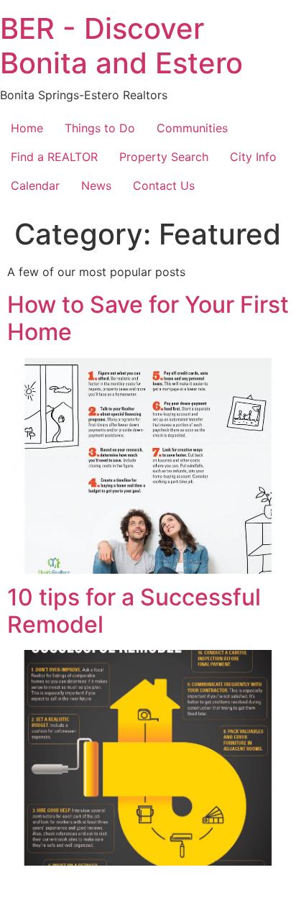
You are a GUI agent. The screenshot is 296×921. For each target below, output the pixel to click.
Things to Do (100, 128)
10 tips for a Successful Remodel (134, 610)
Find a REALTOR (54, 157)
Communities (192, 128)
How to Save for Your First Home (148, 318)
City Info (253, 157)
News (96, 185)
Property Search (163, 157)
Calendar (35, 185)
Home (27, 128)
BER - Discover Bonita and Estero (121, 46)
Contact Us (164, 185)
